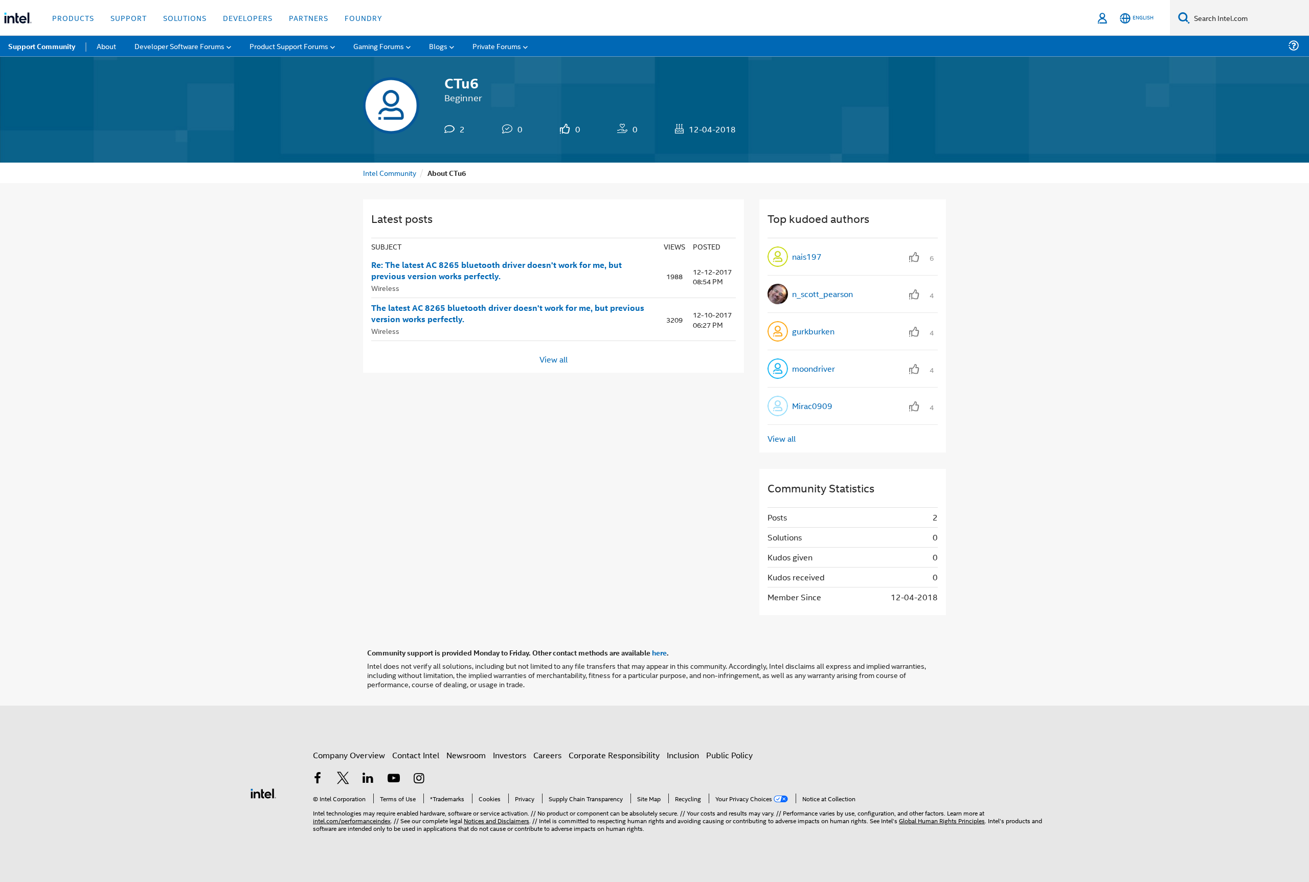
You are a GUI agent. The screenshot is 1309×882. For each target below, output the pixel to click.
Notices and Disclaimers (496, 820)
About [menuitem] (106, 45)
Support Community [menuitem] (41, 46)
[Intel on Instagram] (418, 779)
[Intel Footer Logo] (263, 792)
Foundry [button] (363, 17)
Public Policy (729, 755)
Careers (547, 755)
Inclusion (683, 755)
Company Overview (349, 755)
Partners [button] (308, 17)
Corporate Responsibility (614, 755)
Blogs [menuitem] (438, 45)
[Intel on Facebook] (317, 779)
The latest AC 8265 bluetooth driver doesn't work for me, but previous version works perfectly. (507, 313)
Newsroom (466, 755)
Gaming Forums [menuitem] (378, 45)
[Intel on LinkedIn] (368, 779)
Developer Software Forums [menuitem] (179, 45)
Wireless (385, 287)
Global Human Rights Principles (942, 820)
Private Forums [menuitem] (496, 45)
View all (553, 359)
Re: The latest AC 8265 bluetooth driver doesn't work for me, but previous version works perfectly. (496, 270)
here (659, 652)
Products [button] (73, 17)
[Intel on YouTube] (393, 779)
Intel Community (389, 172)
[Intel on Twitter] (343, 779)
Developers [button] (248, 17)
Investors (509, 755)
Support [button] (128, 17)
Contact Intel (415, 755)
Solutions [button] (185, 17)
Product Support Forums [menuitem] (289, 45)
